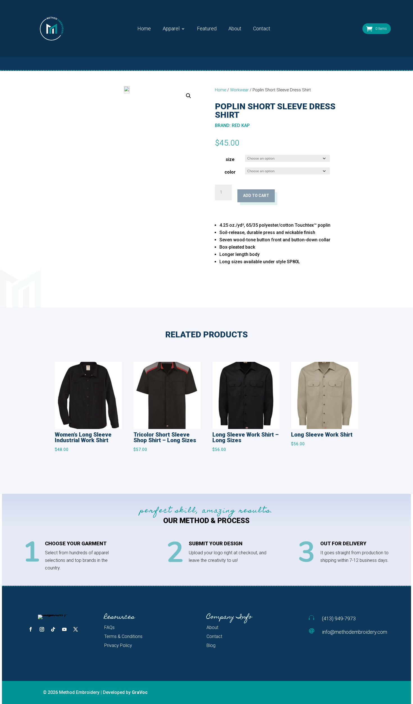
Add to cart (256, 195)
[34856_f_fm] (127, 89)
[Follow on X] (75, 629)
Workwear (239, 89)
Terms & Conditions (123, 636)
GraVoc (140, 692)
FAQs (109, 627)
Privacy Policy (118, 645)
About (234, 29)
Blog (210, 645)
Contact (261, 29)
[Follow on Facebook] (30, 629)
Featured (207, 29)
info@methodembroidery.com (354, 632)
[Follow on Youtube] (64, 629)
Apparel (171, 29)
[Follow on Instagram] (41, 629)
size (230, 159)
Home (144, 29)
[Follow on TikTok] (53, 629)
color (230, 172)
